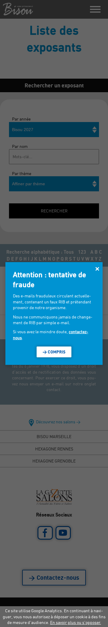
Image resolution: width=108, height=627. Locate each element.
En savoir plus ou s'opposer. (75, 622)
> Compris (54, 351)
